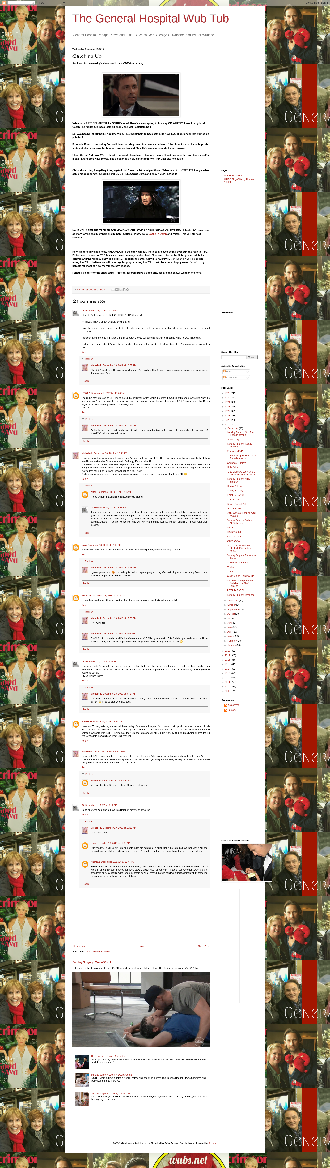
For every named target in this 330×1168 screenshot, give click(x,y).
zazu (84, 545)
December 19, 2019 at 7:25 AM (106, 721)
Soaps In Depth (158, 234)
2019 (228, 424)
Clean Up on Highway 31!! (240, 576)
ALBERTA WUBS (233, 175)
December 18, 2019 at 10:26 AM (108, 393)
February (232, 641)
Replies (89, 359)
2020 (228, 420)
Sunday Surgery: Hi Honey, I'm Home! (110, 1093)
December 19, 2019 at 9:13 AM (115, 780)
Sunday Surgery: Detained (241, 595)
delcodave (233, 705)
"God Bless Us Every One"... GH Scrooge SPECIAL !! (241, 473)
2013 (228, 673)
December (233, 428)
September (233, 609)
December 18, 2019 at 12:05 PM (104, 545)
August (231, 614)
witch (93, 492)
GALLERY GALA (235, 508)
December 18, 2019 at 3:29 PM (101, 661)
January (231, 645)
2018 (228, 650)
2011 (228, 682)
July (229, 618)
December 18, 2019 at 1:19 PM (110, 507)
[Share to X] (120, 289)
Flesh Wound (234, 532)
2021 (228, 415)
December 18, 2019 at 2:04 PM (119, 633)
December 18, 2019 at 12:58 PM (119, 567)
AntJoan (86, 595)
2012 (228, 677)
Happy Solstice (235, 486)
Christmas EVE (235, 451)
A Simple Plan (234, 536)
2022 (228, 411)
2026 (228, 393)
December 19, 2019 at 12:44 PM (117, 862)
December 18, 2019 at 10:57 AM (119, 365)
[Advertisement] (236, 105)
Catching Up (233, 499)
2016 (228, 659)
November (233, 600)
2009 (228, 691)
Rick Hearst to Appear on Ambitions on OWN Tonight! (240, 583)
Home (142, 946)
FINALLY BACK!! (235, 495)
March (231, 636)
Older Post (203, 946)
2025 (228, 397)
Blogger (213, 1143)
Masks (230, 567)
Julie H (85, 721)
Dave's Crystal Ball (237, 504)
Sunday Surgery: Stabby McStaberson (239, 521)
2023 (228, 406)
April (230, 632)
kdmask (232, 710)
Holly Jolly (232, 467)
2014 (228, 668)
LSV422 (86, 393)
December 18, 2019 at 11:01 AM (114, 492)
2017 (228, 655)
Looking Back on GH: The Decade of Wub (240, 433)
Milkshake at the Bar (237, 562)
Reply (85, 352)
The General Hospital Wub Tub (150, 18)
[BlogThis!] (117, 289)
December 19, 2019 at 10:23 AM (119, 828)
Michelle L (96, 365)
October (231, 605)
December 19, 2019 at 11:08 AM (113, 843)
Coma (230, 571)
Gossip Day (233, 439)
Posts (229, 371)
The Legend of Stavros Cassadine (108, 1056)
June (230, 623)
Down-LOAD (233, 541)
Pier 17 (231, 527)
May (229, 627)
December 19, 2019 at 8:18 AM (110, 751)
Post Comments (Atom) (98, 951)
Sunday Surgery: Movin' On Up (92, 962)
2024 (228, 402)
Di (83, 310)
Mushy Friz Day (235, 490)
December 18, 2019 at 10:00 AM (101, 310)
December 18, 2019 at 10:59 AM (119, 425)
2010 (228, 686)
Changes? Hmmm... (237, 463)
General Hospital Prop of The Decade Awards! (242, 457)
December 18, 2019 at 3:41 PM (119, 693)
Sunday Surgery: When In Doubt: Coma (111, 1074)
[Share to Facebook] (124, 289)
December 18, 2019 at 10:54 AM (110, 453)
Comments (232, 377)
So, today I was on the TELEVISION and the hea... (239, 548)
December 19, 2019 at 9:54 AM (101, 805)
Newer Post (79, 946)
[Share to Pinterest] (127, 289)
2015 (228, 664)
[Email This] (113, 289)
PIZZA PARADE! (235, 590)
